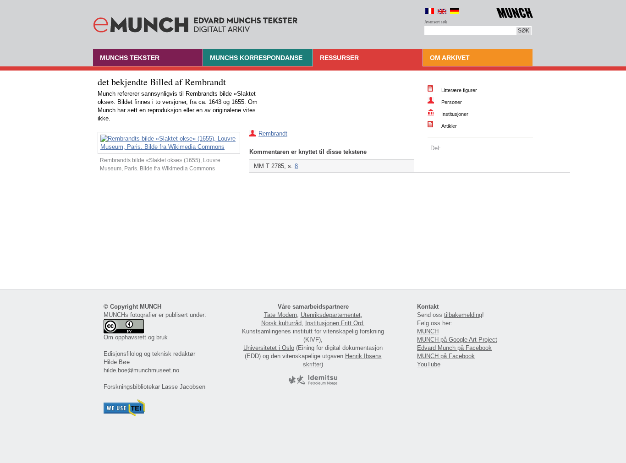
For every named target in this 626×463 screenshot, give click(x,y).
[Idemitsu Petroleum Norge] (313, 383)
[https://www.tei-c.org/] (125, 414)
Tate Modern (280, 314)
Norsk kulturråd (281, 323)
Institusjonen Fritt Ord (334, 323)
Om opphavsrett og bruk (136, 337)
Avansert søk (435, 22)
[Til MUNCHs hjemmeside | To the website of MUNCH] (514, 11)
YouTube (428, 364)
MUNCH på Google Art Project (457, 339)
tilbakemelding (463, 314)
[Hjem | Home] (195, 23)
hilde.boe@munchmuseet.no (141, 370)
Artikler (449, 126)
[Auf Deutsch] (454, 11)
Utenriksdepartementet (331, 314)
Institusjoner (454, 114)
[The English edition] (442, 11)
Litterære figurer (459, 90)
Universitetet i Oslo (268, 347)
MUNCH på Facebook (446, 356)
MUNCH (428, 331)
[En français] (429, 11)
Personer (451, 102)
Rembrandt (272, 133)
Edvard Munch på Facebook (454, 347)
